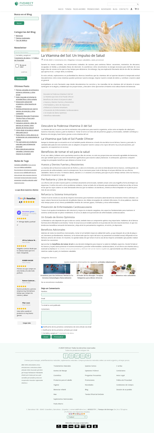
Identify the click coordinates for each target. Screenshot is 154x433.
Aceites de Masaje (60, 371)
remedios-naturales (28, 180)
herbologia (17, 177)
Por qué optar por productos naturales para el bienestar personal (26, 144)
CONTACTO (123, 9)
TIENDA (68, 9)
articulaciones (25, 367)
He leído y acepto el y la (26, 57)
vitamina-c (24, 383)
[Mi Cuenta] (131, 9)
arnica (21, 172)
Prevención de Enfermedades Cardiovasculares (61, 110)
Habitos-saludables (25, 167)
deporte (33, 172)
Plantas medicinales (23, 38)
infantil (23, 375)
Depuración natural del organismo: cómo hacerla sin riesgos (26, 104)
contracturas (34, 367)
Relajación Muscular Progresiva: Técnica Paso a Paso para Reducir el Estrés (27, 118)
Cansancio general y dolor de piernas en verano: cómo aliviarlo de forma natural (26, 125)
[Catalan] (84, 414)
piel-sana (34, 177)
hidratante (39, 373)
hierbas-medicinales (26, 177)
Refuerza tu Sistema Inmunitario (55, 107)
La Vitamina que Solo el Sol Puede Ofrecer (58, 97)
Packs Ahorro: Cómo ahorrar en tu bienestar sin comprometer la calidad (27, 137)
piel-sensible (31, 378)
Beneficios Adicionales (52, 115)
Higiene (56, 385)
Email (43, 298)
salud (35, 180)
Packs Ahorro (58, 404)
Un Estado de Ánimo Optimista (55, 113)
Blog (86, 389)
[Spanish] (82, 414)
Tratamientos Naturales (62, 366)
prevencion (17, 180)
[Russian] (80, 414)
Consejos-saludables (21, 165)
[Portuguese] (78, 414)
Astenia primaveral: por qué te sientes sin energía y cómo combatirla (27, 111)
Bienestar (19, 36)
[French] (71, 414)
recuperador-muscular (28, 380)
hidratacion (32, 373)
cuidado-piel (27, 172)
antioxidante (32, 365)
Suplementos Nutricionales (63, 399)
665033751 (92, 409)
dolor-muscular (27, 175)
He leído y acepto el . (58, 333)
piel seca (35, 375)
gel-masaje (24, 373)
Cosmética (57, 375)
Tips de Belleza (21, 40)
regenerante (39, 380)
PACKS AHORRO (79, 9)
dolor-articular (18, 175)
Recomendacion (18, 170)
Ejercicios (16, 167)
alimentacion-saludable (30, 170)
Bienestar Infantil (60, 389)
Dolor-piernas (32, 165)
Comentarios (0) (60, 60)
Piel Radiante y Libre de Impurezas (57, 105)
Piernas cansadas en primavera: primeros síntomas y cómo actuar (27, 92)
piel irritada (29, 375)
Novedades (89, 385)
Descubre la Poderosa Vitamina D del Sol (58, 94)
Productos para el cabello (63, 380)
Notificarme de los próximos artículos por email (60, 330)
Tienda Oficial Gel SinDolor (94, 394)
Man (55, 394)
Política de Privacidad (124, 380)
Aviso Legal (120, 375)
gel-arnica (34, 175)
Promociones (89, 380)
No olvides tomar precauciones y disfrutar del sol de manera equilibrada (83, 249)
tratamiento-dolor (19, 183)
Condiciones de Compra (124, 385)
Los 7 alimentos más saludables (123, 275)
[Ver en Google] (19, 241)
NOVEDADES (106, 9)
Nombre (44, 291)
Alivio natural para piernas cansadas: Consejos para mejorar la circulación (25, 151)
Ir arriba (119, 366)
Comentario (45, 309)
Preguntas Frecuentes (93, 375)
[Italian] (76, 414)
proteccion (38, 378)
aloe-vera (16, 172)
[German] (73, 414)
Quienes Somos (90, 366)
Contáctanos (120, 371)
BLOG (115, 9)
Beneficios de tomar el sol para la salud (57, 99)
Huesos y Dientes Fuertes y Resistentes (59, 102)
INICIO (60, 9)
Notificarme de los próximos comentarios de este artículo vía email (67, 327)
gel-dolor (40, 370)
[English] (69, 414)
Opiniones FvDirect (92, 371)
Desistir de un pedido (124, 389)
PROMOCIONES (93, 9)
